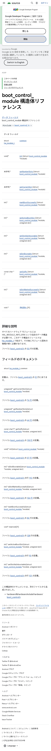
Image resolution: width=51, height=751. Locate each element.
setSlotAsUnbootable (29, 236)
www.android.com (9, 707)
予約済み (23, 307)
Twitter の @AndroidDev (11, 665)
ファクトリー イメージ (11, 643)
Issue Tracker (7, 719)
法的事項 (34, 729)
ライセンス (7, 733)
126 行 (30, 498)
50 (28, 349)
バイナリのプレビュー (10, 639)
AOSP (4, 73)
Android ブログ (8, 669)
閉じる (25, 31)
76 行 (29, 400)
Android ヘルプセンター (11, 695)
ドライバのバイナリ (10, 647)
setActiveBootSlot (27, 218)
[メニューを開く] (3, 3)
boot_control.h (23, 125)
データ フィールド (10, 117)
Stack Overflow (8, 715)
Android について (9, 729)
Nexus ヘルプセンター (10, 703)
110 (31, 478)
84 (28, 518)
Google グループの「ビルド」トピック (17, 681)
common (23, 141)
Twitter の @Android (10, 661)
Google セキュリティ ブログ (13, 673)
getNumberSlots (26, 171)
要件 (3, 631)
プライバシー (20, 733)
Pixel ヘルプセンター (10, 699)
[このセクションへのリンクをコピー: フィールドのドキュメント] (40, 359)
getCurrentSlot (26, 187)
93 (30, 556)
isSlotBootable (26, 254)
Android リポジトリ (9, 627)
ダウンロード (7, 635)
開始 (26, 39)
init (21, 156)
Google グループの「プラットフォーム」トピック (21, 677)
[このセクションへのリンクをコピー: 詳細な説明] (20, 326)
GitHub (5, 651)
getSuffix (23, 272)
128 (29, 535)
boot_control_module (38, 156)
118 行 (30, 440)
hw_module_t (9, 143)
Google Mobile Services (11, 711)
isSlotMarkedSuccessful (29, 290)
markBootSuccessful (28, 202)
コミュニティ (23, 729)
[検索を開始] (32, 2)
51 (36, 377)
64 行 (29, 420)
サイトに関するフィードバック (15, 737)
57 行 (29, 458)
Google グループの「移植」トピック (16, 685)
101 (31, 576)
